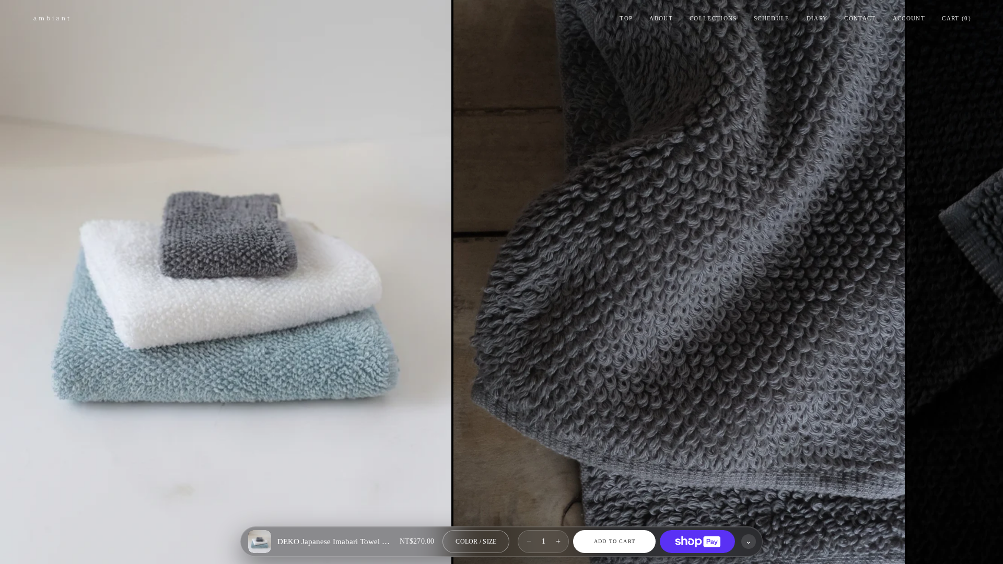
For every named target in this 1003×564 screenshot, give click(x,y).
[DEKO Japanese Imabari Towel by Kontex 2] (679, 282)
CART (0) (956, 18)
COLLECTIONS (713, 18)
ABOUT (661, 18)
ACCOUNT (909, 18)
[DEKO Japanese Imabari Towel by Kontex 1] (225, 282)
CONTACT (860, 18)
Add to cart (614, 541)
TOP (626, 18)
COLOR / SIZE (476, 541)
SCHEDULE (772, 18)
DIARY (817, 18)
